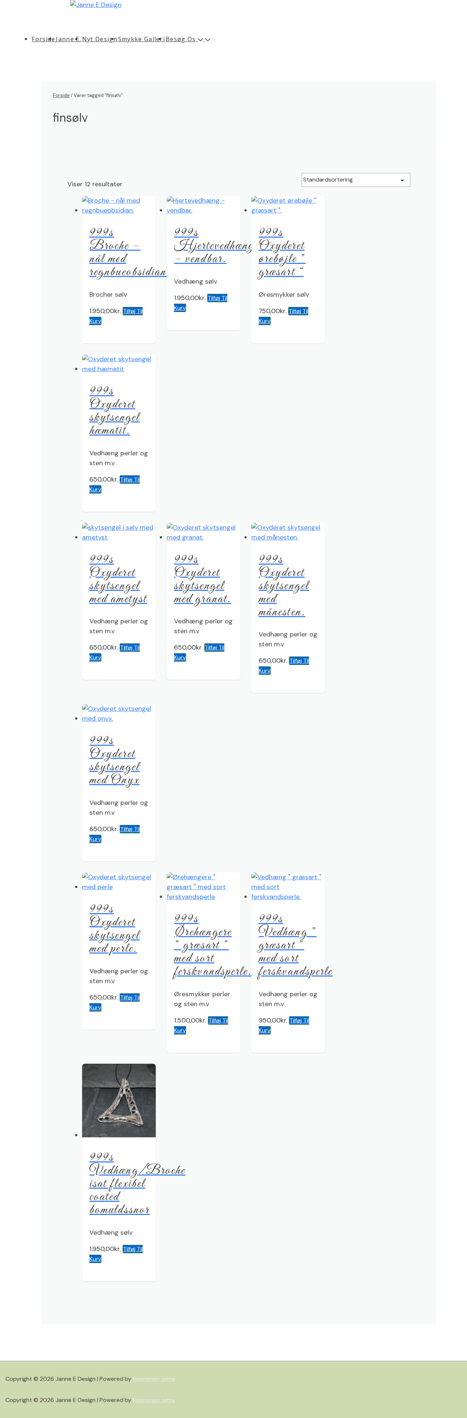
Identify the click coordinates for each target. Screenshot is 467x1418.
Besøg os (181, 39)
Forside (43, 39)
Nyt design (99, 39)
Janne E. (68, 39)
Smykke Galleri (141, 39)
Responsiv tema (154, 1379)
